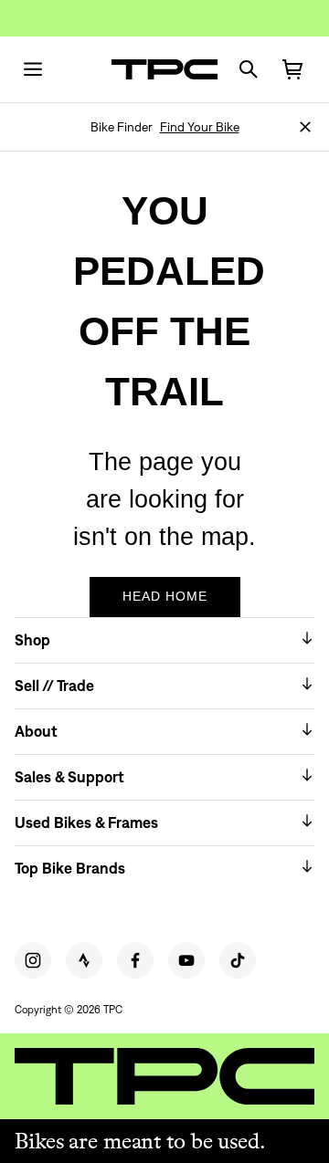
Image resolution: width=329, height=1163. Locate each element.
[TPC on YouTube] (186, 960)
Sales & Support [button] (69, 777)
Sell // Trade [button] (54, 685)
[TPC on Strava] (84, 960)
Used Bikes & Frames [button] (86, 822)
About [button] (36, 731)
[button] (305, 126)
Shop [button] (32, 640)
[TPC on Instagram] (33, 960)
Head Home (164, 596)
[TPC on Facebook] (135, 960)
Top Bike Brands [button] (70, 868)
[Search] (249, 69)
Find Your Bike (199, 127)
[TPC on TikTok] (237, 960)
